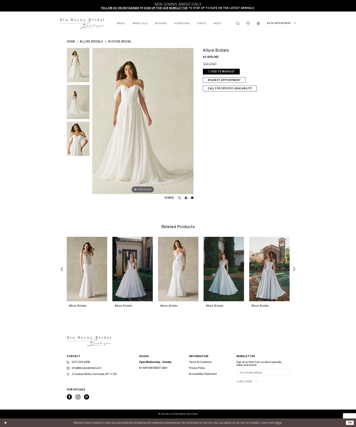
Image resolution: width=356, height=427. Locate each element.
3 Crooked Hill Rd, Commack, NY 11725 (94, 374)
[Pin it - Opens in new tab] (186, 197)
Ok (350, 422)
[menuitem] (238, 23)
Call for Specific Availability (230, 88)
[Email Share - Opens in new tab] (192, 198)
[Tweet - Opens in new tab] (179, 197)
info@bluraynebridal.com (86, 367)
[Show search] (238, 23)
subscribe (244, 381)
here (279, 422)
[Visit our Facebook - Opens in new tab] (69, 397)
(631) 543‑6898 (80, 362)
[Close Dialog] (5, 422)
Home (71, 41)
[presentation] (87, 269)
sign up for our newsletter (166, 8)
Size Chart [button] (209, 63)
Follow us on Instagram (120, 8)
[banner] (82, 23)
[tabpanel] (78, 66)
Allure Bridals (91, 41)
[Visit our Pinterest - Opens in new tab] (86, 397)
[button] (258, 23)
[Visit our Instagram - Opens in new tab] (78, 397)
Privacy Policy (197, 367)
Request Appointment (224, 80)
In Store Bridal (119, 41)
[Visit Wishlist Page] (248, 23)
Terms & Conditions (200, 362)
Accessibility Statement (203, 373)
